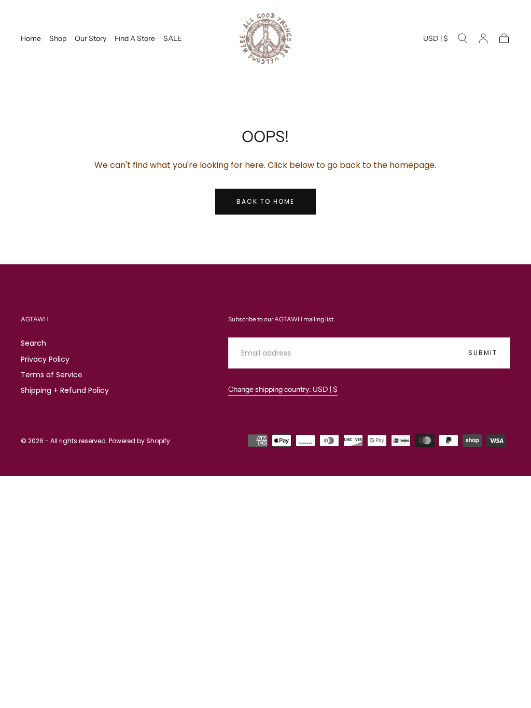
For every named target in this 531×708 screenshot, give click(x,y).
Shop (57, 38)
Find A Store (135, 38)
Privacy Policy (45, 359)
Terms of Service (51, 375)
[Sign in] (483, 38)
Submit (482, 352)
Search (33, 343)
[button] (435, 40)
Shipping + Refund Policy (65, 390)
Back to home (265, 201)
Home (31, 38)
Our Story (90, 38)
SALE (172, 38)
